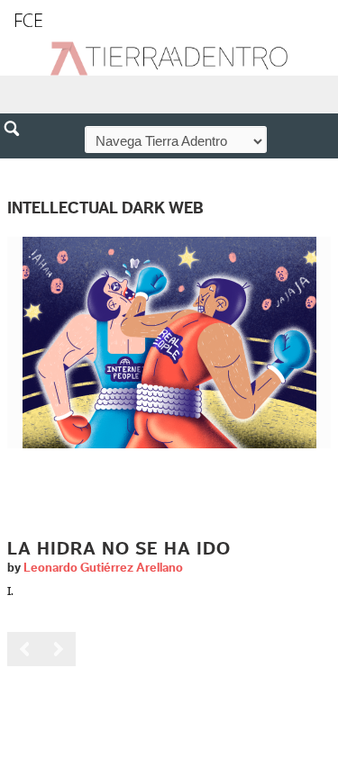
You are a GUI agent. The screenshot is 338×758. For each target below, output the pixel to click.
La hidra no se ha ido (119, 549)
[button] (18, 167)
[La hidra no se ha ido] (169, 341)
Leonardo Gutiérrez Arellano (103, 568)
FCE (28, 20)
